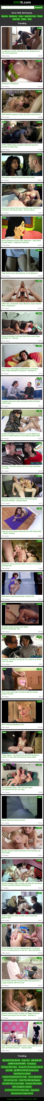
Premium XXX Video (9, 1067)
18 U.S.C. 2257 (31, 1099)
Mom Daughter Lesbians (22, 1087)
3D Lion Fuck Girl (10, 1080)
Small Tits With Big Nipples (29, 1080)
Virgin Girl (25, 1060)
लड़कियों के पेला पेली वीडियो (16, 1064)
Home (9, 1099)
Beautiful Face (30, 16)
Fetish (40, 16)
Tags (15, 1099)
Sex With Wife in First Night (13, 1083)
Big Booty (13, 16)
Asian (21, 16)
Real (29, 19)
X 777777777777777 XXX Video (17, 1090)
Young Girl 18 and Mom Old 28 (31, 1067)
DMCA (21, 1099)
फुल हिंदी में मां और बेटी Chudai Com (26, 1070)
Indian (23, 19)
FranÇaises (31, 1064)
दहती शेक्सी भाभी (36, 1060)
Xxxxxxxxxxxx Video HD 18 (22, 1093)
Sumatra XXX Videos (34, 1083)
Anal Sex (16, 19)
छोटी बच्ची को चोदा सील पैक (11, 1060)
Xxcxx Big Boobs (35, 1077)
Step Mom (35, 1090)
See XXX (9, 1070)
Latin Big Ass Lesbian (22, 1074)
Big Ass (5, 16)
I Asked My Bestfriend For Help (15, 1077)
